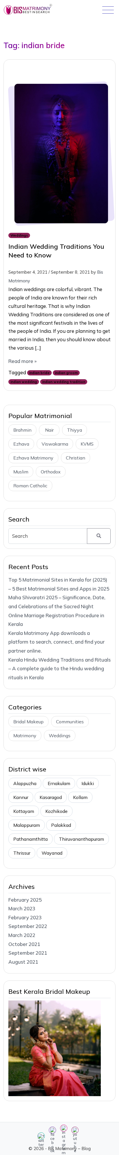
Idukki (87, 783)
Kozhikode (56, 811)
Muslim (20, 472)
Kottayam (23, 811)
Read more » (22, 361)
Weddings (19, 235)
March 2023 (21, 908)
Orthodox (51, 472)
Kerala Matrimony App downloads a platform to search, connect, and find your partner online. (56, 642)
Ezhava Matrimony (33, 458)
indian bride (39, 373)
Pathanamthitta (30, 839)
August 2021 (23, 962)
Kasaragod (51, 797)
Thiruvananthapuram (81, 839)
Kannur (20, 797)
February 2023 (25, 917)
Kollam (80, 797)
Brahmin (22, 430)
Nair (49, 430)
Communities (70, 721)
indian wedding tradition (63, 381)
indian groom (66, 373)
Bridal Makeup (28, 721)
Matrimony (24, 735)
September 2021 (27, 953)
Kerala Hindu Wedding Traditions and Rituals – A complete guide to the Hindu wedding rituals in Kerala (59, 668)
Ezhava (21, 444)
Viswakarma (55, 444)
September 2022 (27, 926)
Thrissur (21, 853)
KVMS (87, 444)
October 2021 (24, 944)
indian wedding (23, 381)
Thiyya (74, 430)
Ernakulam (59, 783)
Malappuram (26, 825)
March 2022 (21, 935)
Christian (75, 458)
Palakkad (61, 825)
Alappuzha (24, 783)
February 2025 (25, 900)
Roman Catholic (30, 485)
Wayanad (52, 853)
